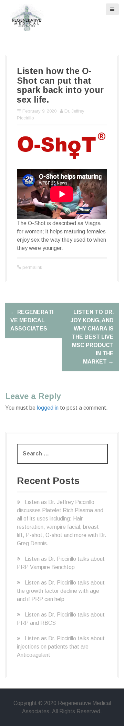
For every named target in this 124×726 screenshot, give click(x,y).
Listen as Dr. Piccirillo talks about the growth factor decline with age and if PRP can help (61, 591)
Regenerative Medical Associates (31, 320)
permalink (31, 267)
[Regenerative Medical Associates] (27, 17)
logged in (48, 408)
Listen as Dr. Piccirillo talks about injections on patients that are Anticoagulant (61, 646)
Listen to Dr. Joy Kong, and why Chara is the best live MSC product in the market (92, 337)
